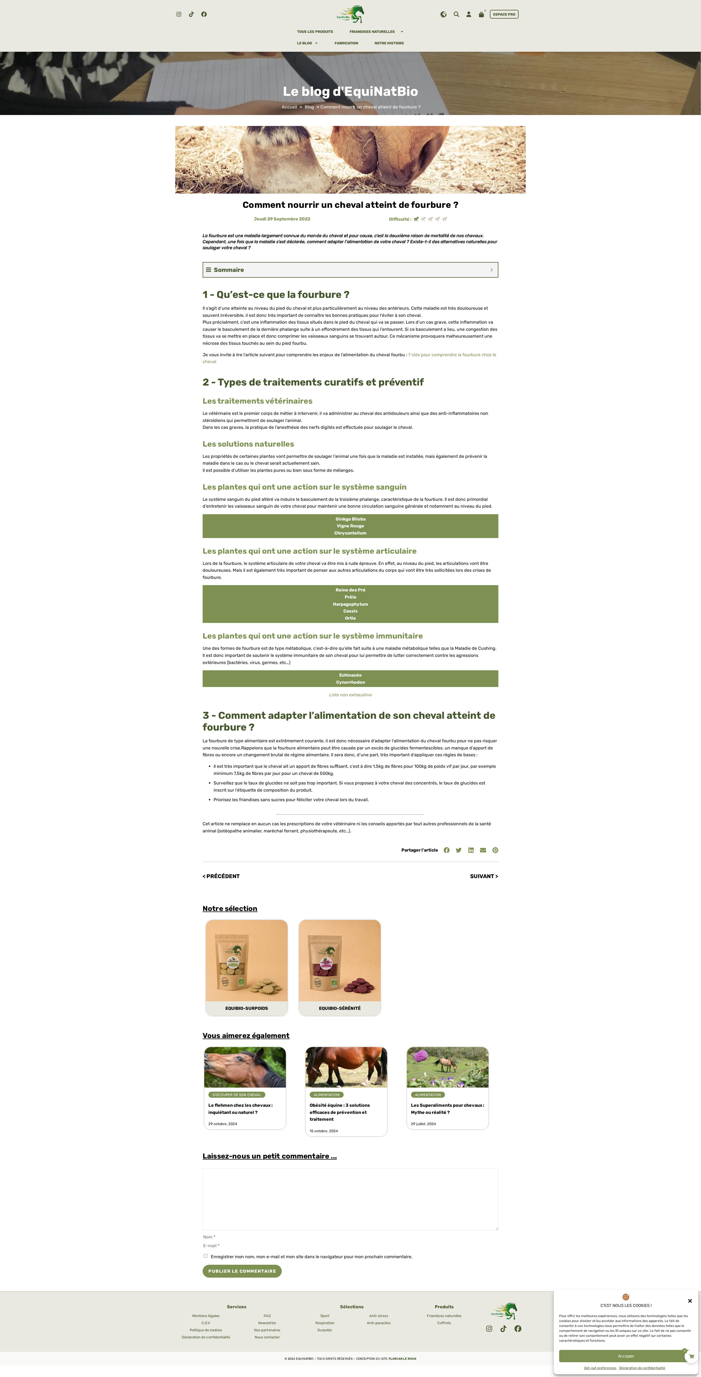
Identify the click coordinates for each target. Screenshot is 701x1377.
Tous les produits (315, 32)
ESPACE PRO (504, 14)
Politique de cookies (206, 1330)
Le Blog (304, 43)
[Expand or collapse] (491, 269)
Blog (309, 107)
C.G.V (206, 1323)
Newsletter (267, 1323)
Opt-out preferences (600, 1368)
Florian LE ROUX (402, 1359)
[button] (690, 1301)
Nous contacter (267, 1337)
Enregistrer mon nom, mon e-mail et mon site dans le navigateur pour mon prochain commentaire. (311, 1256)
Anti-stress (378, 1316)
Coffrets (444, 1323)
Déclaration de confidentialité (642, 1368)
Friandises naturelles (372, 32)
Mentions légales (206, 1316)
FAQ (267, 1316)
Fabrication (346, 43)
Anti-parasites (379, 1323)
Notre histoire (389, 43)
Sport (324, 1316)
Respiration (324, 1323)
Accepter (626, 1356)
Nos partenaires (267, 1330)
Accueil (289, 107)
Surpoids (324, 1330)
